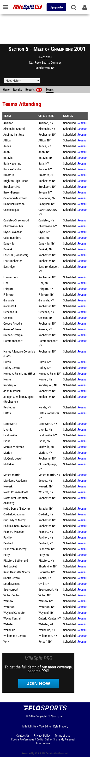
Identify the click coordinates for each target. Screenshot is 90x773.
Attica (7, 140)
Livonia (7, 429)
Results (17, 89)
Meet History (13, 80)
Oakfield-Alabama (13, 514)
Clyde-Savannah (12, 232)
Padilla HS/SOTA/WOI (16, 526)
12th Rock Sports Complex (45, 62)
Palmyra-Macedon (14, 531)
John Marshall (12, 391)
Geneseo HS (10, 312)
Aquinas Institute (13, 134)
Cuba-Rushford (12, 238)
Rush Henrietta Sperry (16, 572)
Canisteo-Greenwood (16, 220)
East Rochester (12, 261)
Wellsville (9, 630)
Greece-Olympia (13, 335)
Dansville (8, 243)
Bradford (8, 175)
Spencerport (10, 589)
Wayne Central (12, 618)
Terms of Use (62, 735)
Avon (6, 152)
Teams (50, 89)
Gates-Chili (10, 306)
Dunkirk (7, 249)
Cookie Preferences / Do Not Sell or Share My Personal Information (43, 741)
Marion (7, 452)
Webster (8, 624)
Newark (7, 486)
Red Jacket (10, 566)
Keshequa (9, 407)
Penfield (8, 543)
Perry (6, 555)
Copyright (41, 716)
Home (6, 89)
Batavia (7, 158)
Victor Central (11, 595)
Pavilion (8, 537)
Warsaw (8, 601)
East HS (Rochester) (15, 255)
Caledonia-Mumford (15, 198)
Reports (33, 89)
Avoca (7, 146)
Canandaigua (11, 210)
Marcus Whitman (13, 447)
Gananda (8, 300)
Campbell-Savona (13, 204)
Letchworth (10, 424)
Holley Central (11, 368)
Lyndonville (10, 435)
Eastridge (9, 266)
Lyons (6, 441)
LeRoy (7, 413)
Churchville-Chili (13, 226)
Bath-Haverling (12, 163)
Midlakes (8, 464)
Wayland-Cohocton (14, 612)
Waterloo (9, 607)
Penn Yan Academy (14, 549)
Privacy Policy (42, 735)
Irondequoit (10, 385)
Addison (8, 123)
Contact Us (22, 735)
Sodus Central (11, 578)
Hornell (7, 379)
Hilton (7, 362)
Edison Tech (10, 277)
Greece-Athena (12, 329)
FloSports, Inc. (56, 716)
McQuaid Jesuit (12, 458)
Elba (5, 283)
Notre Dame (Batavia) (16, 508)
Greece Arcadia (12, 323)
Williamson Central (14, 636)
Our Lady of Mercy (14, 520)
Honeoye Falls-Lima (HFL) (19, 373)
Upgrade (56, 7)
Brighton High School (16, 181)
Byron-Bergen (11, 192)
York (6, 641)
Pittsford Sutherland (15, 560)
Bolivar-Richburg (13, 169)
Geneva (7, 318)
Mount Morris (11, 475)
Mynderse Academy (15, 480)
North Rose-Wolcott (15, 492)
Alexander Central (14, 129)
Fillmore (8, 294)
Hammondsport (13, 341)
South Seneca (11, 584)
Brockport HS (11, 186)
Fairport (8, 289)
